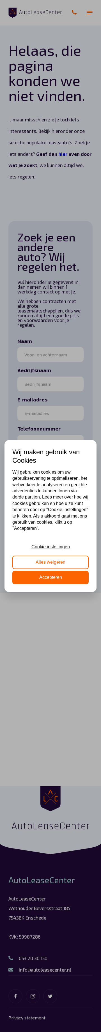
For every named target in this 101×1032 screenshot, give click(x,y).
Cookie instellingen (50, 546)
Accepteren (50, 577)
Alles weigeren (50, 562)
